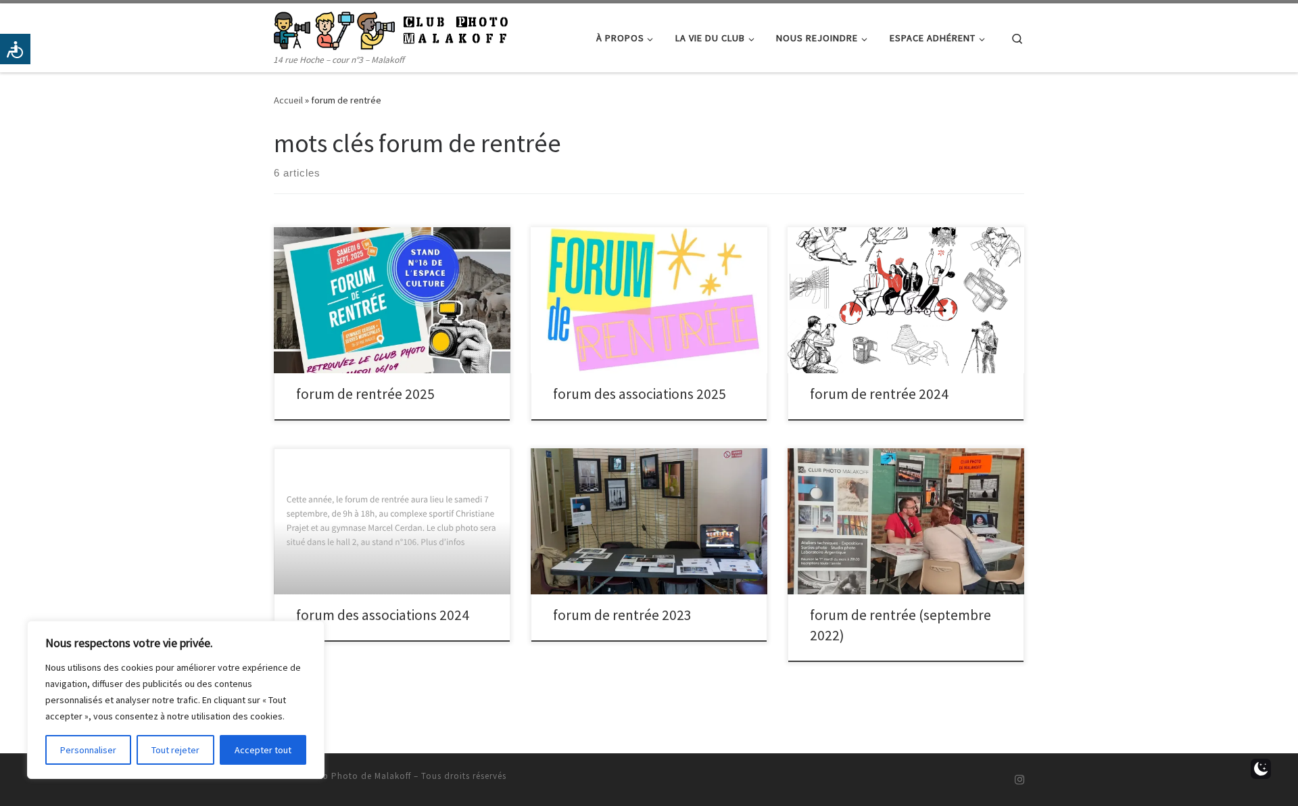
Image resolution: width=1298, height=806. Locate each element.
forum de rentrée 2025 (365, 394)
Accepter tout (263, 750)
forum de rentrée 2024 (879, 394)
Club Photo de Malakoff (360, 776)
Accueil (288, 100)
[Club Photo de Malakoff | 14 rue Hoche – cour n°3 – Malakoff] (391, 28)
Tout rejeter (175, 750)
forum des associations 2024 (382, 615)
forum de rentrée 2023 (622, 615)
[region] (175, 700)
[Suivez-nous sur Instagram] (1019, 780)
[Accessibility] (15, 49)
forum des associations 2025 (639, 394)
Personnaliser (88, 750)
